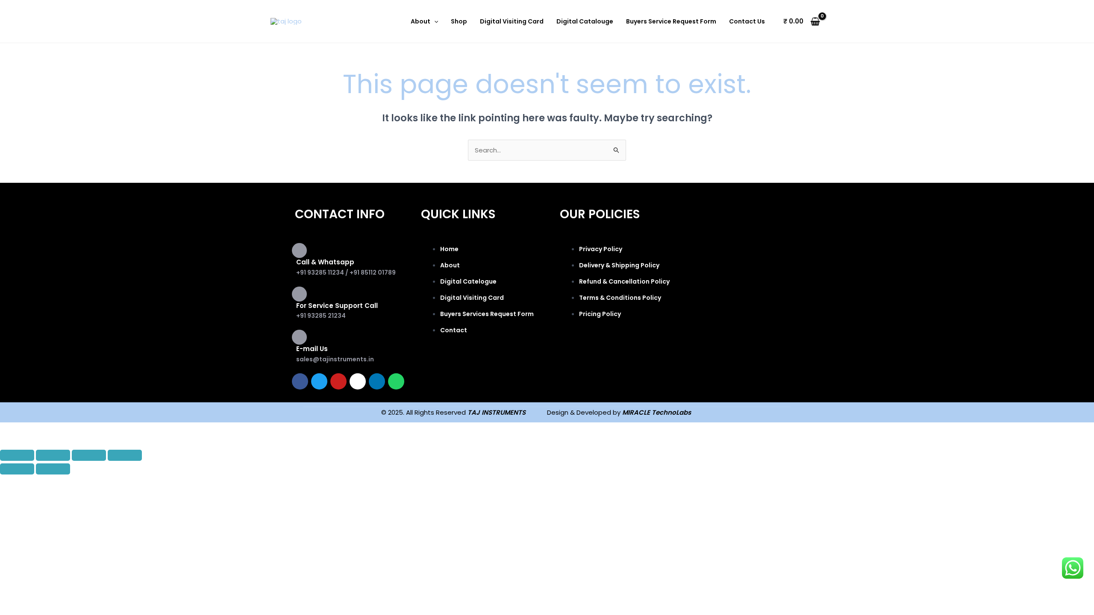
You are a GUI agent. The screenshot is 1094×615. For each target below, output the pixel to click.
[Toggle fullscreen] (53, 455)
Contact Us (747, 21)
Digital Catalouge (584, 21)
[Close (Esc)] (125, 455)
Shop (459, 21)
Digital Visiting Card (512, 21)
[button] (434, 21)
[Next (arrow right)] (53, 468)
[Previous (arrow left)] (17, 468)
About (420, 21)
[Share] (89, 455)
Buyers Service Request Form (671, 21)
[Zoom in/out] (17, 455)
